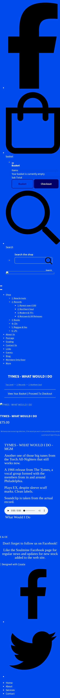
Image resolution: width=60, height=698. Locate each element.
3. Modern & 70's (25, 312)
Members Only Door (15, 359)
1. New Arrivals (19, 298)
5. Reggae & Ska (19, 327)
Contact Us (11, 345)
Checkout (46, 183)
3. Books (16, 320)
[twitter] (33, 676)
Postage (10, 338)
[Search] (48, 260)
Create (21, 564)
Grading (10, 341)
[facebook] (33, 87)
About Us (10, 334)
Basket (22, 183)
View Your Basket (17, 393)
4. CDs (14, 323)
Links (8, 349)
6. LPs (14, 330)
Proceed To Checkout (40, 393)
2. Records (17, 302)
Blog (8, 356)
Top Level (9, 384)
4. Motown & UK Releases (29, 316)
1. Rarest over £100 (26, 305)
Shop (8, 294)
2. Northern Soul (25, 309)
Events (9, 352)
